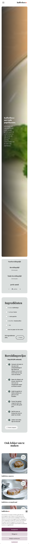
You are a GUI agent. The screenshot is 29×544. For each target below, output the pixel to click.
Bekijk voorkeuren (14, 538)
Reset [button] (20, 337)
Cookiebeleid (14, 542)
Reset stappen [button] (12, 427)
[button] (26, 511)
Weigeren (14, 534)
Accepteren (14, 529)
